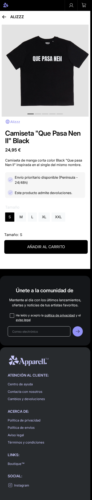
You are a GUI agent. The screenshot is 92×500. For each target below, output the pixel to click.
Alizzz (17, 17)
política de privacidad (60, 315)
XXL (58, 217)
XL (44, 217)
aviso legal (23, 320)
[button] (83, 5)
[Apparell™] (13, 5)
